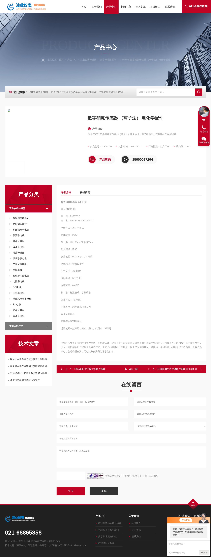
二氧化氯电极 (20, 264)
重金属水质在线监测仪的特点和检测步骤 (30, 366)
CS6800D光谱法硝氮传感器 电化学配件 (177, 369)
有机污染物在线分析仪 (109, 523)
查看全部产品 (16, 326)
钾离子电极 (18, 241)
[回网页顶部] (203, 121)
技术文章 (140, 6)
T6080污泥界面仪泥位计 (111, 92)
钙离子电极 (18, 310)
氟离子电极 (18, 316)
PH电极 (17, 304)
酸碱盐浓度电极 (21, 275)
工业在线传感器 (88, 59)
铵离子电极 (18, 247)
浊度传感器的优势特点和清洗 (25, 380)
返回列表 (133, 369)
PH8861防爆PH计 (39, 92)
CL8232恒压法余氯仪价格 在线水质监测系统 (74, 92)
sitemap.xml (80, 545)
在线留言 (155, 6)
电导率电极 (18, 293)
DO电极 (17, 287)
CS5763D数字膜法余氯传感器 (89, 369)
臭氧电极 (17, 270)
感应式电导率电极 (22, 298)
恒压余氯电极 (20, 258)
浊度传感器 (18, 252)
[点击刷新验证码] (95, 476)
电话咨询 (204, 131)
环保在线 (21, 545)
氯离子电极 (18, 235)
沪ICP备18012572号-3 (60, 545)
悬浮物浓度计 (20, 224)
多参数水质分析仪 (107, 536)
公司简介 (136, 523)
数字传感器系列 (108, 59)
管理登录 (32, 545)
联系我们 (170, 6)
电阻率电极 (18, 281)
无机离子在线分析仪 (108, 530)
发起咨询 (203, 553)
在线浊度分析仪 (106, 543)
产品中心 (111, 6)
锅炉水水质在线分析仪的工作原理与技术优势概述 (30, 359)
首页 (83, 6)
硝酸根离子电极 (21, 229)
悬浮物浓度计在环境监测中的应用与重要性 (30, 373)
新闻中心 (126, 6)
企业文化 (136, 530)
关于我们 (96, 6)
